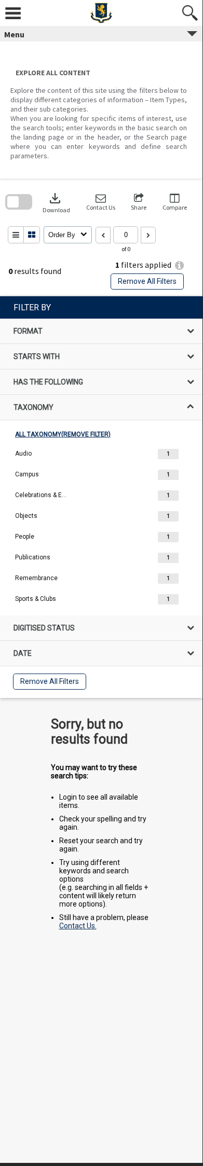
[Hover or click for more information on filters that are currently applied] (179, 265)
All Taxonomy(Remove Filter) (63, 434)
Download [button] (56, 202)
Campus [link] (27, 474)
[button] (100, 202)
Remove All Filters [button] (147, 281)
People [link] (24, 536)
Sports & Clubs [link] (35, 598)
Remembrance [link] (36, 578)
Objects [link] (26, 515)
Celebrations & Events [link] (41, 495)
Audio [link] (23, 453)
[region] (101, 497)
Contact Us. (78, 926)
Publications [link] (32, 557)
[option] (101, 454)
